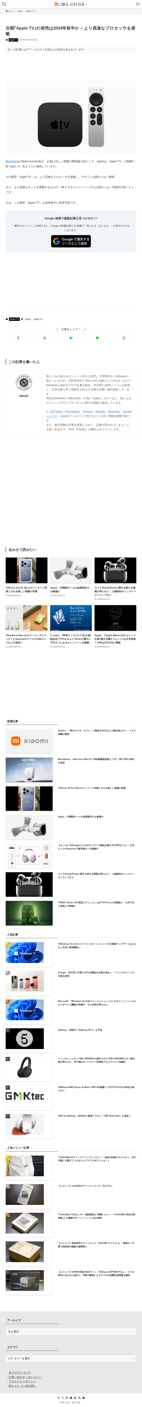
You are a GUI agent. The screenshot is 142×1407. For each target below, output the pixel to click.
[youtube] (71, 1397)
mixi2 (63, 416)
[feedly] (75, 1397)
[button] (18, 338)
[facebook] (58, 1397)
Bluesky (100, 411)
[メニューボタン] (138, 4)
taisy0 (23, 395)
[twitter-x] (62, 1397)
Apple (28, 319)
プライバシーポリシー (22, 1381)
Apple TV (13, 40)
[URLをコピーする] (123, 338)
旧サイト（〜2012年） (22, 1385)
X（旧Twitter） (55, 411)
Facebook (73, 411)
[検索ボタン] (4, 4)
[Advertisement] (71, 67)
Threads (87, 411)
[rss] (79, 1397)
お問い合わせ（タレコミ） (25, 1377)
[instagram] (66, 1397)
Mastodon (114, 411)
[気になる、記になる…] (71, 4)
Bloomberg (12, 161)
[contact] (83, 1397)
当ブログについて (19, 1372)
